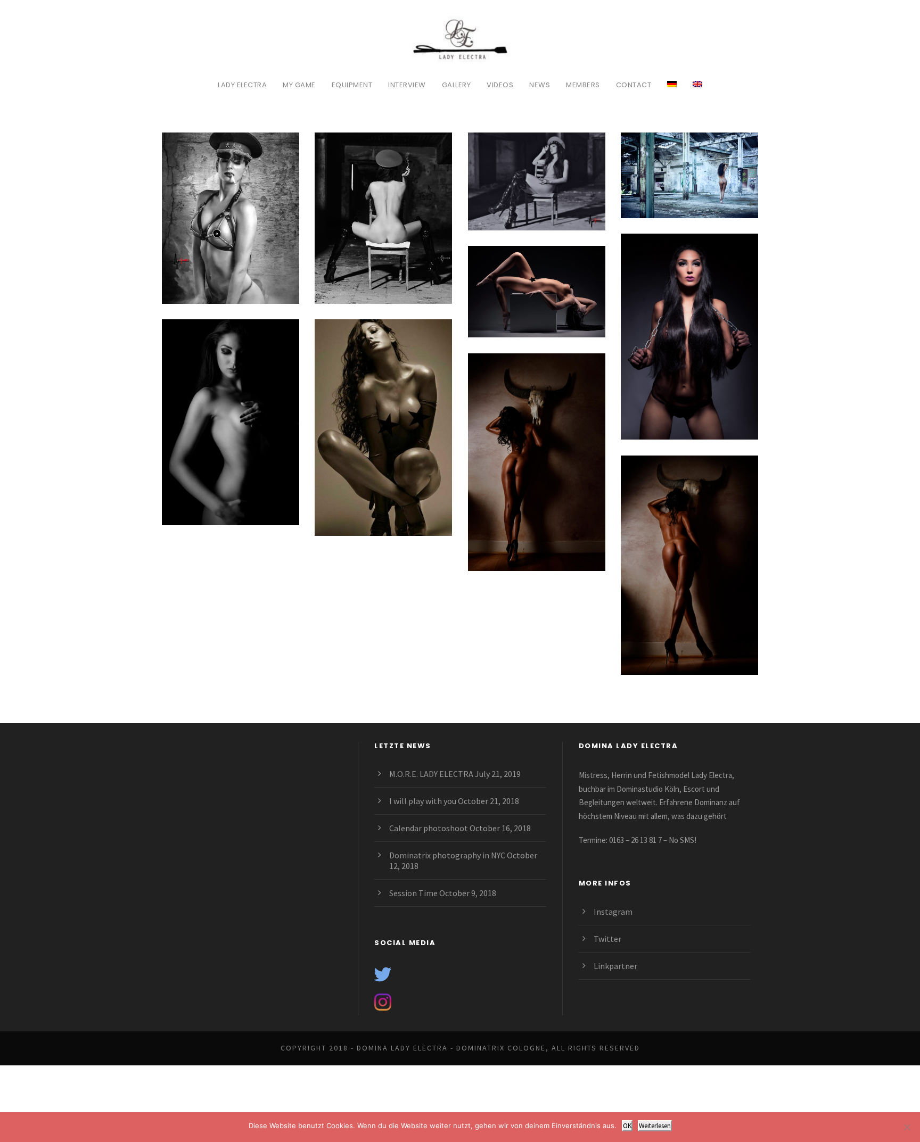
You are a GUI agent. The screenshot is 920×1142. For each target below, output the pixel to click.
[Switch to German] (672, 90)
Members (583, 85)
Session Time (413, 893)
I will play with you (422, 801)
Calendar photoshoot (428, 828)
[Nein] (906, 1127)
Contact (634, 85)
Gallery (456, 85)
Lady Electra (242, 85)
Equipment (352, 85)
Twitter (607, 938)
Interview (407, 85)
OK (627, 1125)
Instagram (613, 911)
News (539, 85)
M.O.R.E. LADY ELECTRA (431, 773)
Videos (500, 85)
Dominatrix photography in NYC (447, 855)
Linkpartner (615, 966)
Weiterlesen (655, 1125)
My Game (299, 85)
